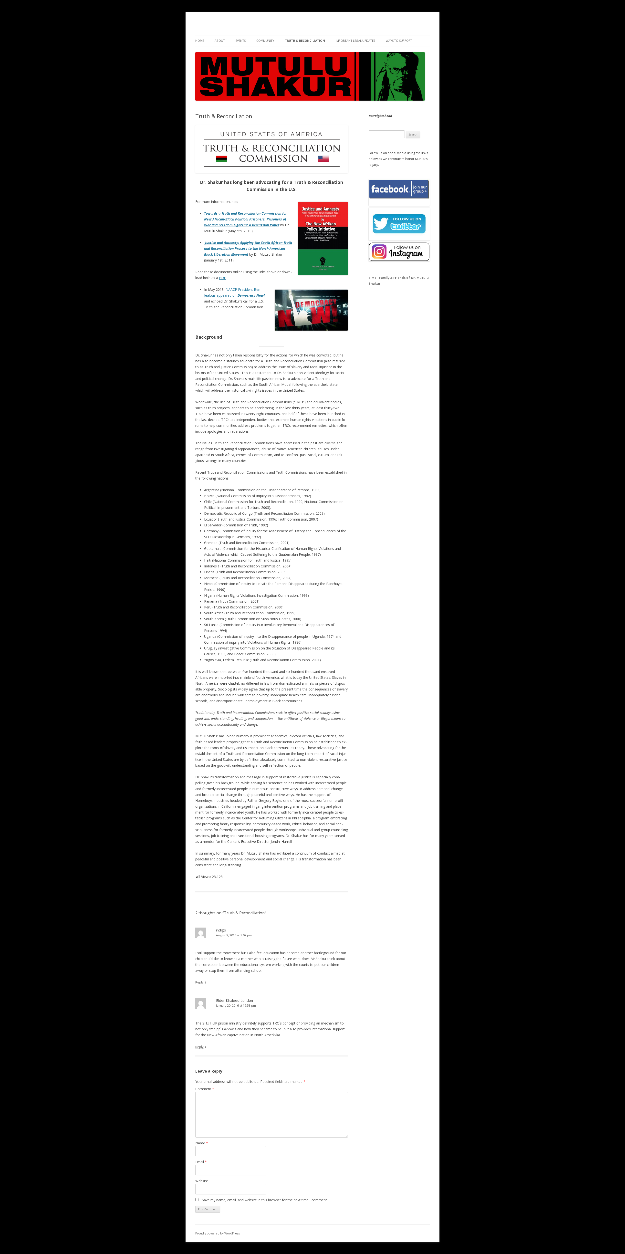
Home (199, 41)
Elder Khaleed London (234, 1000)
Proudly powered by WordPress (217, 1233)
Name (201, 1143)
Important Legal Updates (355, 41)
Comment (204, 1089)
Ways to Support (399, 41)
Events (241, 41)
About (220, 41)
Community (265, 41)
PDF (222, 277)
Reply (199, 982)
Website (201, 1181)
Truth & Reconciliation (305, 41)
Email (201, 1162)
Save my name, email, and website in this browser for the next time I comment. (265, 1200)
